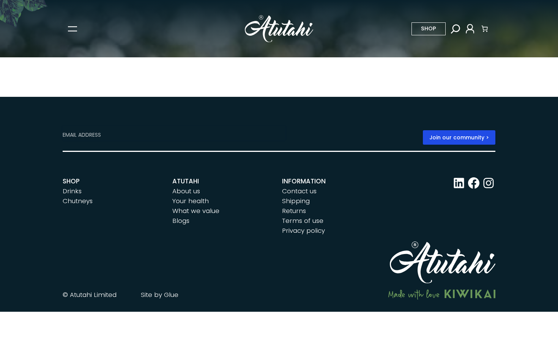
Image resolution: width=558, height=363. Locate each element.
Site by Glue (159, 294)
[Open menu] (72, 29)
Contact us (299, 191)
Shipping (296, 200)
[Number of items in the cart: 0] (485, 29)
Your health (190, 200)
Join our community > (459, 137)
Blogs (180, 220)
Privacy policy (303, 230)
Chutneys (78, 200)
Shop (428, 28)
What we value (195, 210)
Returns (294, 210)
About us (186, 191)
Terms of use (302, 220)
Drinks (72, 191)
